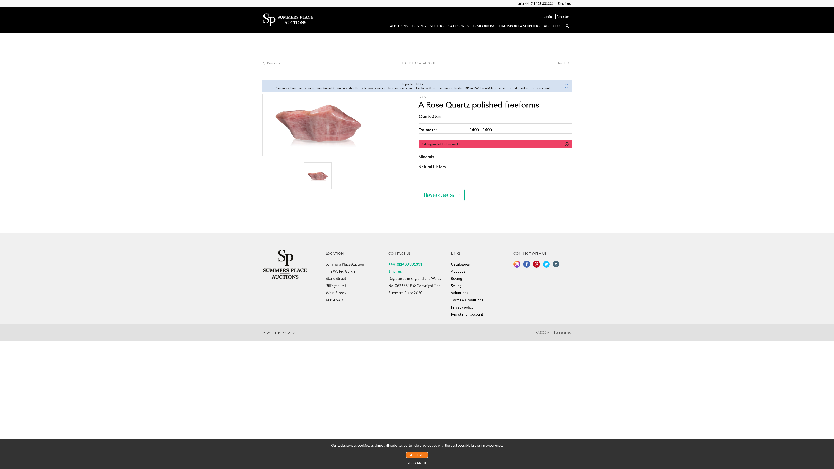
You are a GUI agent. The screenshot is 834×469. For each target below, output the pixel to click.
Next (561, 63)
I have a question (439, 195)
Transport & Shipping (519, 26)
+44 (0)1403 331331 (405, 264)
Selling (437, 26)
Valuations (459, 293)
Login (548, 16)
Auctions (399, 26)
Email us (564, 3)
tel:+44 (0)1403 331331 (535, 3)
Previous (273, 63)
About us (552, 26)
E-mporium (483, 26)
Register (562, 16)
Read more (417, 463)
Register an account (467, 314)
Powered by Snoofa (278, 332)
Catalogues (460, 264)
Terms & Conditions (467, 300)
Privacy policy (462, 307)
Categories (458, 26)
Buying (419, 26)
